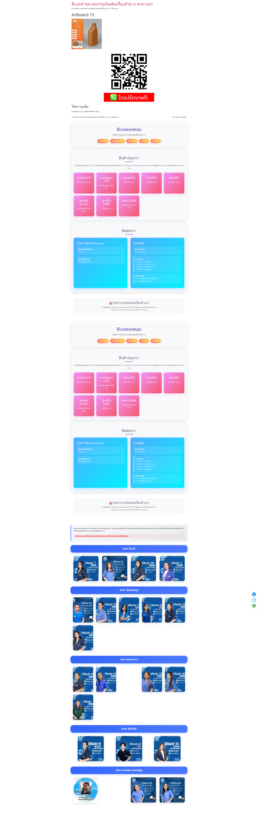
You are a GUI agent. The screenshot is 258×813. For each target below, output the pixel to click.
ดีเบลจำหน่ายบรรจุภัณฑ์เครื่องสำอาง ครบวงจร (112, 4)
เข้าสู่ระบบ (80, 111)
